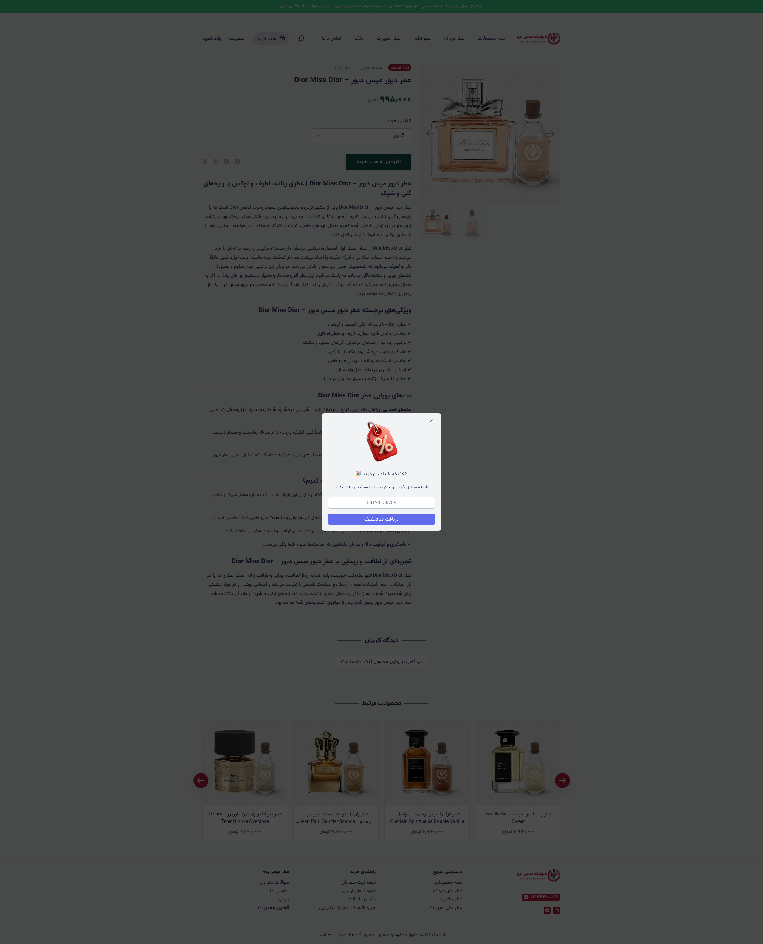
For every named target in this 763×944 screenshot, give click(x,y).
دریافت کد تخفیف (381, 519)
